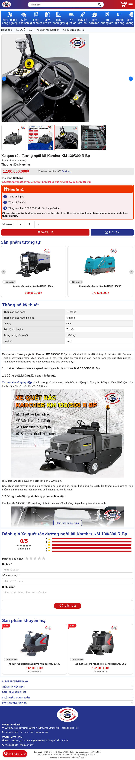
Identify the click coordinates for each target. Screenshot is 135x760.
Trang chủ (6, 29)
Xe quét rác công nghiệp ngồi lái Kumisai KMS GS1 (100, 664)
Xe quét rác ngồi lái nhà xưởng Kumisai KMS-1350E (34, 664)
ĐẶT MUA (47, 232)
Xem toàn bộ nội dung (67, 523)
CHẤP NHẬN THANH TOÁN (16, 698)
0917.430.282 (17, 754)
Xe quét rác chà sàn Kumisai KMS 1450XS (47, 286)
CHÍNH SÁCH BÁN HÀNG (15, 681)
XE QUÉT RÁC (24, 29)
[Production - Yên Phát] (6, 4)
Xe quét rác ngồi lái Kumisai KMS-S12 (114, 286)
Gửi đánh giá (67, 605)
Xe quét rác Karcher (48, 29)
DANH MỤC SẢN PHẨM (14, 692)
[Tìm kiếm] (99, 4)
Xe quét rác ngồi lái (73, 29)
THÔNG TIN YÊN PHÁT (13, 687)
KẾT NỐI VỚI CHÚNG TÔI (14, 703)
